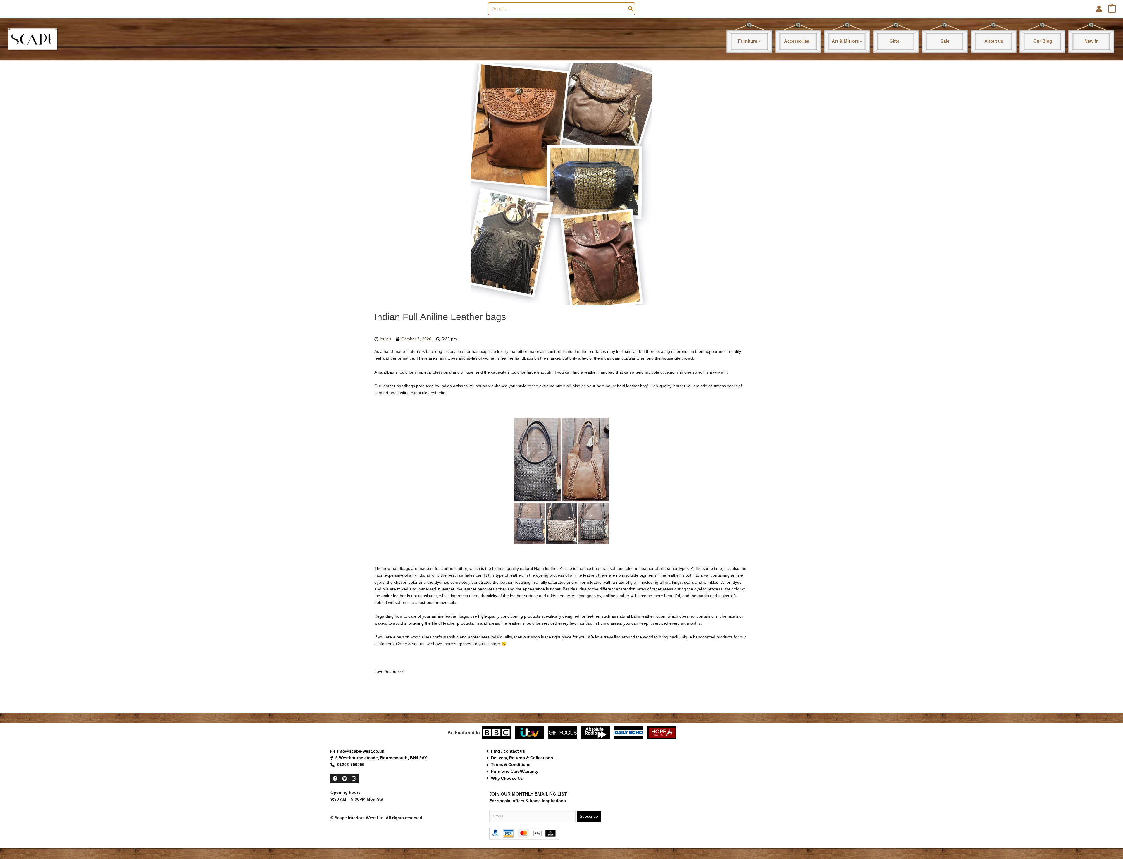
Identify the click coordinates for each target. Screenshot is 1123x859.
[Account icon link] (1099, 8)
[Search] (631, 9)
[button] (759, 41)
